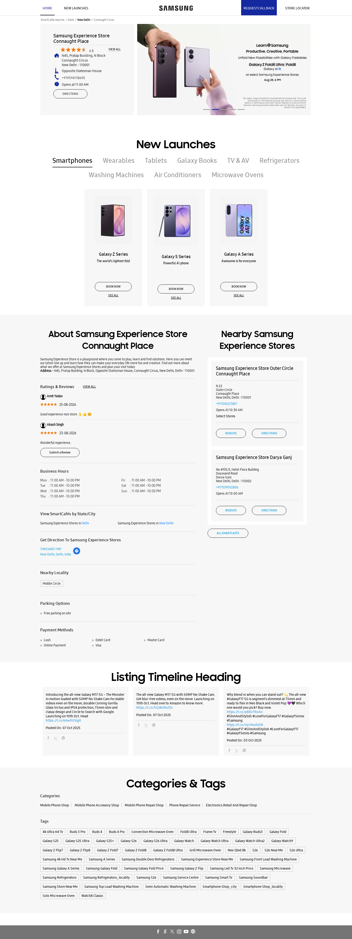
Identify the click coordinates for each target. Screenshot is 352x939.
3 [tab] (223, 109)
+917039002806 (227, 487)
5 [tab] (241, 109)
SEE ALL (113, 295)
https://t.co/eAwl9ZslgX (63, 720)
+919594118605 (73, 78)
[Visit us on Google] (165, 932)
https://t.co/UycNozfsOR (245, 725)
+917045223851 (226, 404)
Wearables (119, 160)
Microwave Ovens (238, 174)
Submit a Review (59, 452)
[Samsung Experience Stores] (176, 7)
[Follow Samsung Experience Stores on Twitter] (172, 932)
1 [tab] (206, 109)
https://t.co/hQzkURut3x (154, 707)
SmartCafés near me (52, 20)
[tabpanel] (224, 69)
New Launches (76, 8)
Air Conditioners (177, 174)
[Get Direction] (76, 553)
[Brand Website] (193, 932)
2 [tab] (215, 109)
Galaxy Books (197, 160)
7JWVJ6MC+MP (50, 549)
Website (231, 433)
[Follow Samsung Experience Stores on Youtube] (186, 932)
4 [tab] (232, 109)
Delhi (71, 20)
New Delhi (83, 20)
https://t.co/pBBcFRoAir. (245, 712)
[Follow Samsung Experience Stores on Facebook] (158, 932)
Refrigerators (280, 160)
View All (114, 49)
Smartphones (72, 160)
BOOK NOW (113, 286)
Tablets (156, 160)
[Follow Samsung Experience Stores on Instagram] (179, 932)
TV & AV (238, 160)
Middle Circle (52, 583)
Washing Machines (116, 174)
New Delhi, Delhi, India (55, 554)
